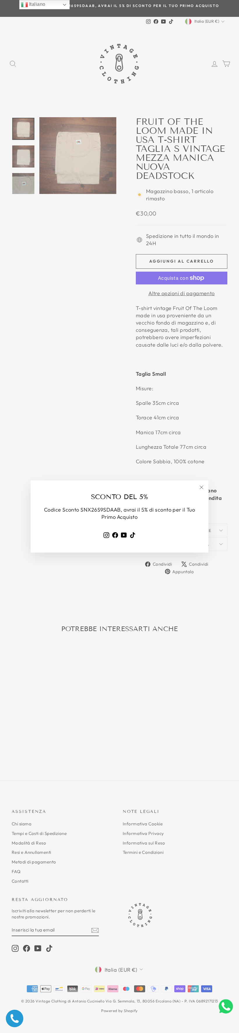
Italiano (36, 4)
